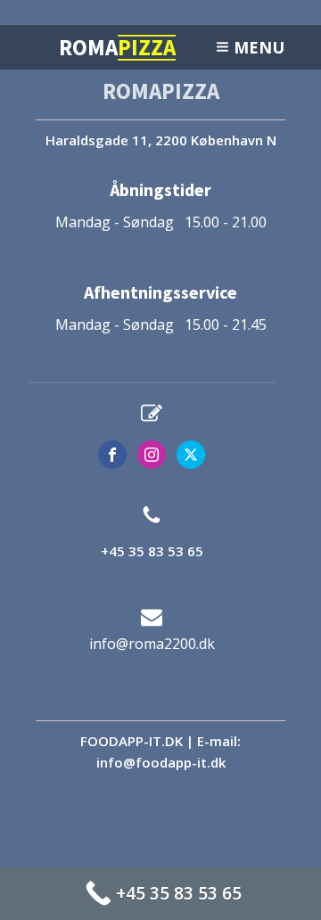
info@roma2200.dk (152, 643)
